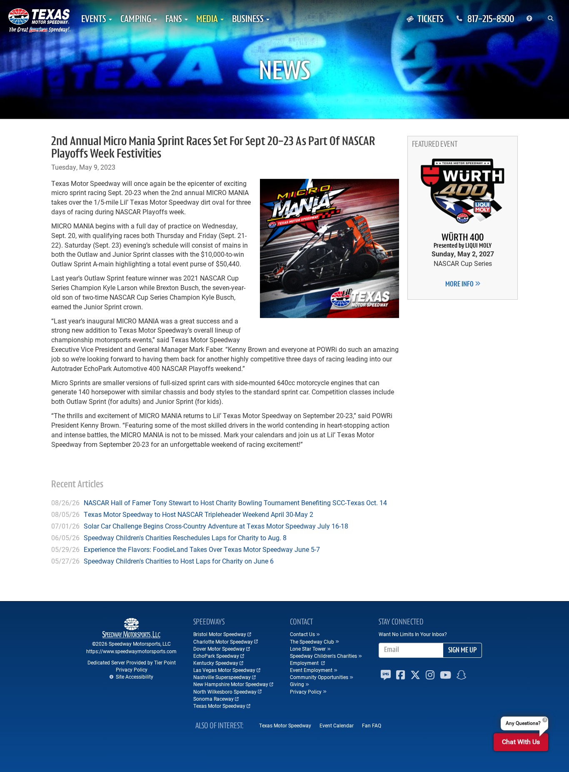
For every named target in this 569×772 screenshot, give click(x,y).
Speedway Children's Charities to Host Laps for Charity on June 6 (179, 560)
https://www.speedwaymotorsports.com (131, 651)
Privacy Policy (131, 669)
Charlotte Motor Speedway (223, 641)
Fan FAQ (371, 725)
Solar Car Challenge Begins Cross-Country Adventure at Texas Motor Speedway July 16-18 (216, 525)
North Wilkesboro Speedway (225, 691)
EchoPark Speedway (216, 655)
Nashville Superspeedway (222, 677)
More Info (460, 284)
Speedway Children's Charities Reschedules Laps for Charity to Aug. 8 (185, 537)
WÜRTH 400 (463, 241)
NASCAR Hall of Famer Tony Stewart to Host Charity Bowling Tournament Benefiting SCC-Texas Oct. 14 (235, 502)
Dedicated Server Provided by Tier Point (131, 662)
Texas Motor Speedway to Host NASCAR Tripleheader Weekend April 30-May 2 (198, 514)
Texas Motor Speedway (219, 705)
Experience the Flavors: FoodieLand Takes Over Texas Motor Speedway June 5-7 (202, 549)
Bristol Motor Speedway (219, 634)
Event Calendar (336, 725)
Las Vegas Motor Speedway (224, 670)
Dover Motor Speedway (219, 648)
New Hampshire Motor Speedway (230, 684)
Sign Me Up (462, 650)
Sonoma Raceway (213, 698)
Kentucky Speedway (215, 662)
